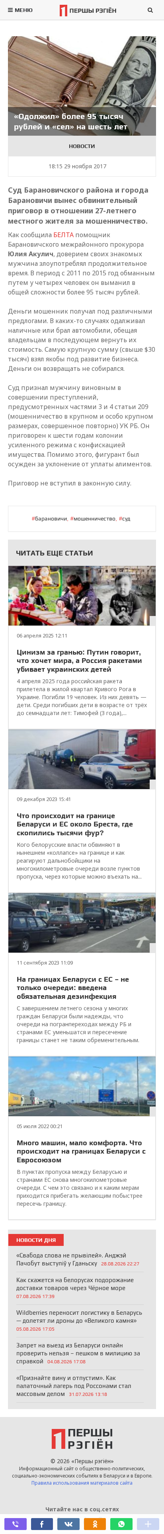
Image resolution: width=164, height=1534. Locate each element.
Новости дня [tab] (36, 1240)
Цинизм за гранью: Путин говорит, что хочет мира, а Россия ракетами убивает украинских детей (79, 660)
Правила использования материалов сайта (82, 1482)
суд (126, 518)
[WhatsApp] (121, 1524)
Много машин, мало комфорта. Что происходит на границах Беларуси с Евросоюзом (81, 1151)
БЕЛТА (63, 234)
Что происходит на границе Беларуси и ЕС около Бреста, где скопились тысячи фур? (75, 824)
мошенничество (94, 518)
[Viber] (15, 1524)
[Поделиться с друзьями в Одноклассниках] (95, 1524)
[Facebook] (42, 1524)
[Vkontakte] (68, 1524)
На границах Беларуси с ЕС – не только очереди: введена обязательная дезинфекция (73, 987)
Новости (82, 146)
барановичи (51, 518)
